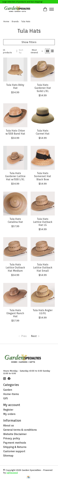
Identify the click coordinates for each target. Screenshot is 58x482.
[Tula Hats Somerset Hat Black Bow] (43, 158)
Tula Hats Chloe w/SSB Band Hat (15, 132)
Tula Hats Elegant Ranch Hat (15, 313)
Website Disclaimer (15, 434)
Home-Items (11, 394)
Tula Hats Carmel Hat (42, 132)
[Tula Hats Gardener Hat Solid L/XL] (43, 69)
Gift (5, 398)
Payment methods (14, 442)
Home (6, 21)
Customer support (14, 451)
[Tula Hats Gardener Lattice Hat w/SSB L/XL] (15, 158)
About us (8, 425)
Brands (15, 21)
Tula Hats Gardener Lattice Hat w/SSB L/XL (15, 176)
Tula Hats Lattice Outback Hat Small (42, 267)
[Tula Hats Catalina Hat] (15, 203)
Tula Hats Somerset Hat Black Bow (42, 176)
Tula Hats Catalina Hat (15, 220)
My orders (9, 414)
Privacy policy (11, 438)
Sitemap (8, 455)
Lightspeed (12, 472)
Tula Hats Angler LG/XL (43, 312)
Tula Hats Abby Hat (15, 86)
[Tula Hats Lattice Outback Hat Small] (43, 249)
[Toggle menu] (51, 9)
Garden (7, 389)
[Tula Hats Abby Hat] (15, 69)
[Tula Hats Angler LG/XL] (43, 295)
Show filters (29, 42)
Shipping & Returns (14, 447)
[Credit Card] (28, 477)
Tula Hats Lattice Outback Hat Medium (15, 267)
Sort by (21, 51)
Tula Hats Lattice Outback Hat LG (42, 221)
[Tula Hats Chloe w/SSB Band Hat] (15, 115)
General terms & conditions (20, 429)
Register (8, 409)
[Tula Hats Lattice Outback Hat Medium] (15, 249)
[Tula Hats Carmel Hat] (43, 115)
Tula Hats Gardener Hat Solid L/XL (42, 87)
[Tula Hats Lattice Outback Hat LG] (43, 203)
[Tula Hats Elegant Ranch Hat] (15, 295)
